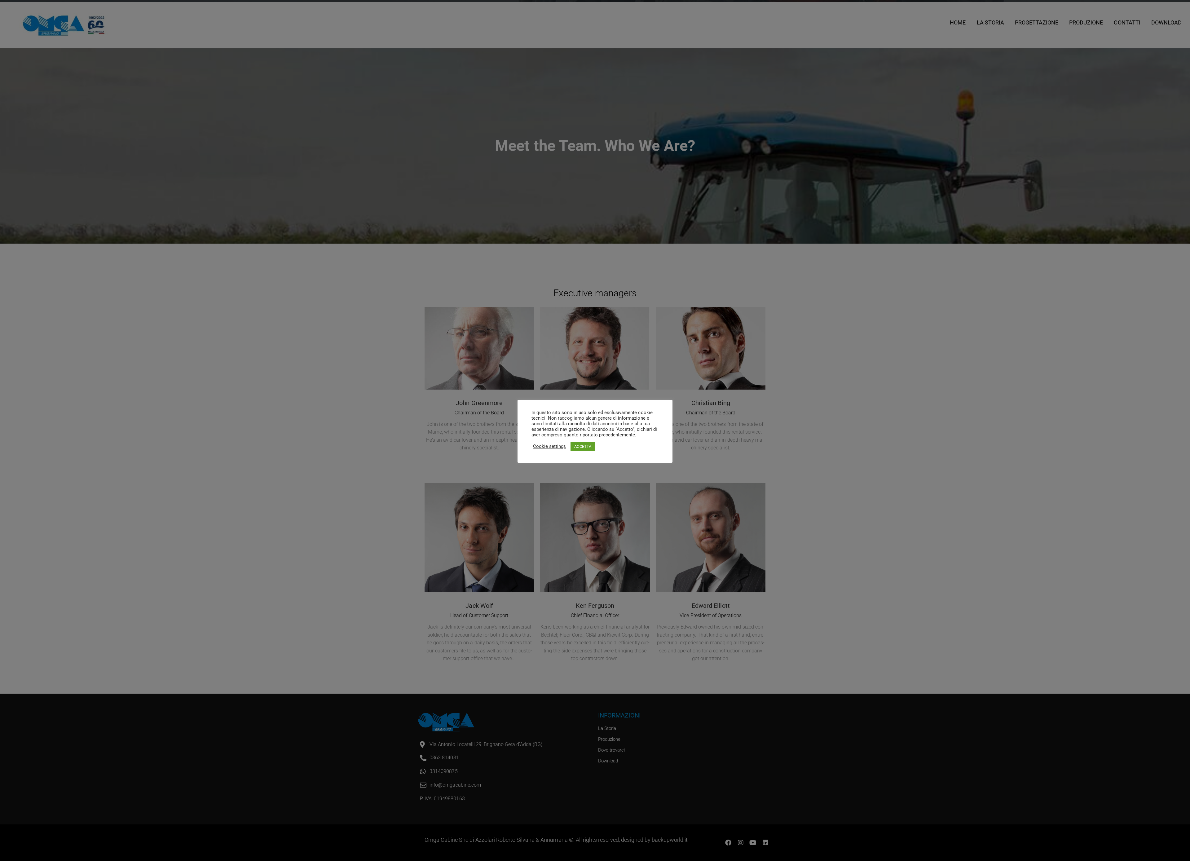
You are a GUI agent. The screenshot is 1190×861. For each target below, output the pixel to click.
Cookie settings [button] (549, 446)
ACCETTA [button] (582, 446)
